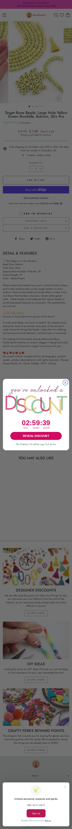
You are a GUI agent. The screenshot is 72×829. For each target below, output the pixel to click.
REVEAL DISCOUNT (36, 435)
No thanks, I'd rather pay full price (36, 444)
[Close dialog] (65, 382)
